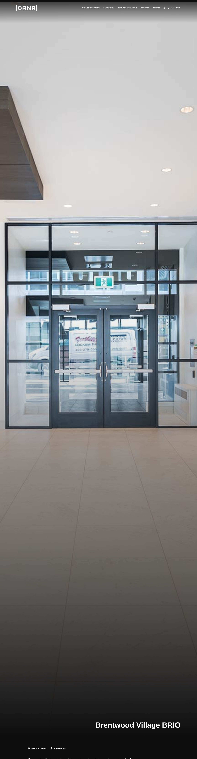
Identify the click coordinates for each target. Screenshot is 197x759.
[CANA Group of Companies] (26, 8)
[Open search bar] (169, 8)
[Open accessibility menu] (164, 8)
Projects (59, 748)
